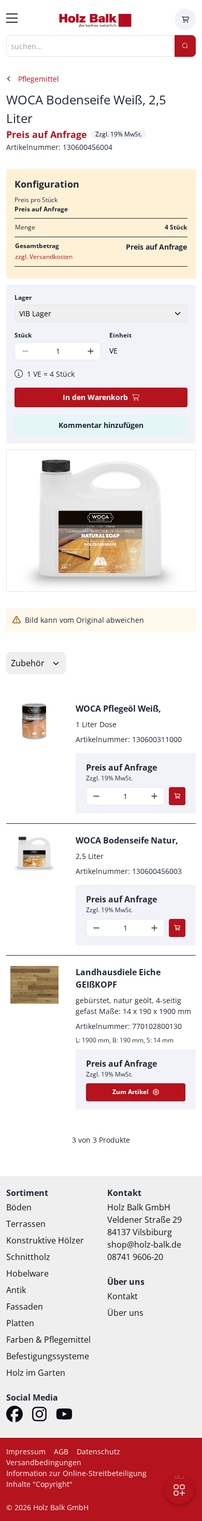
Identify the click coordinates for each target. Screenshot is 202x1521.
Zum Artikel (130, 1091)
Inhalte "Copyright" (39, 1484)
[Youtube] (64, 1415)
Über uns (125, 1312)
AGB (61, 1451)
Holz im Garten (35, 1372)
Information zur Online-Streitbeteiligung (76, 1473)
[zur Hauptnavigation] (12, 19)
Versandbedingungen (43, 1462)
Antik (16, 1290)
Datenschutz (98, 1451)
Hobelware (27, 1273)
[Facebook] (14, 1415)
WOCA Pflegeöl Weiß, (118, 708)
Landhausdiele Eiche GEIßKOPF (118, 978)
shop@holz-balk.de (144, 1244)
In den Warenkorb (95, 397)
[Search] (185, 46)
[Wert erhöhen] (90, 351)
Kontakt (122, 1296)
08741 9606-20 (135, 1257)
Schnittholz (28, 1257)
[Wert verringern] (96, 796)
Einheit (120, 335)
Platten (20, 1323)
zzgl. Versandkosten (44, 256)
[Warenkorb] (185, 19)
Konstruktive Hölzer (45, 1240)
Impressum (26, 1451)
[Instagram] (39, 1415)
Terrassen (26, 1224)
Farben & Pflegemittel (48, 1339)
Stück (23, 335)
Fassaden (24, 1306)
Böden (19, 1207)
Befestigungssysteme (47, 1356)
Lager (23, 297)
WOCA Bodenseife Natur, (127, 840)
